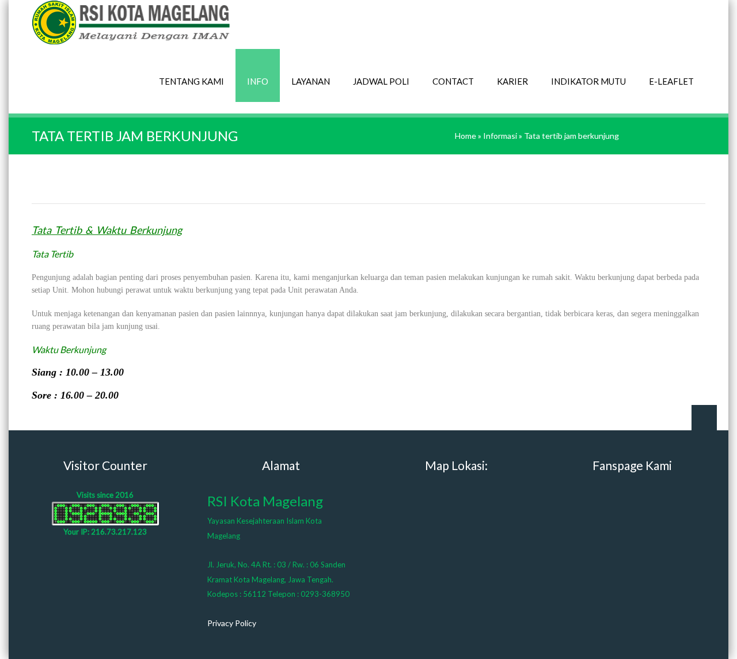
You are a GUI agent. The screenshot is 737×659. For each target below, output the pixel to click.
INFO (257, 81)
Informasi (500, 136)
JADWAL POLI (381, 81)
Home (465, 136)
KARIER (512, 81)
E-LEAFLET (671, 81)
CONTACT (453, 81)
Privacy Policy (231, 623)
